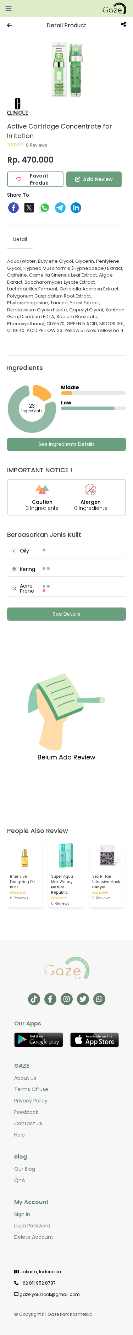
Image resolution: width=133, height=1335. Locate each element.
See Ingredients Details (66, 444)
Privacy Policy (31, 1100)
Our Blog (24, 1168)
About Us (25, 1077)
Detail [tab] (20, 239)
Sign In (22, 1214)
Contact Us (28, 1123)
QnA (19, 1180)
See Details (66, 613)
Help (19, 1134)
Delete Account (33, 1237)
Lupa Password (32, 1225)
